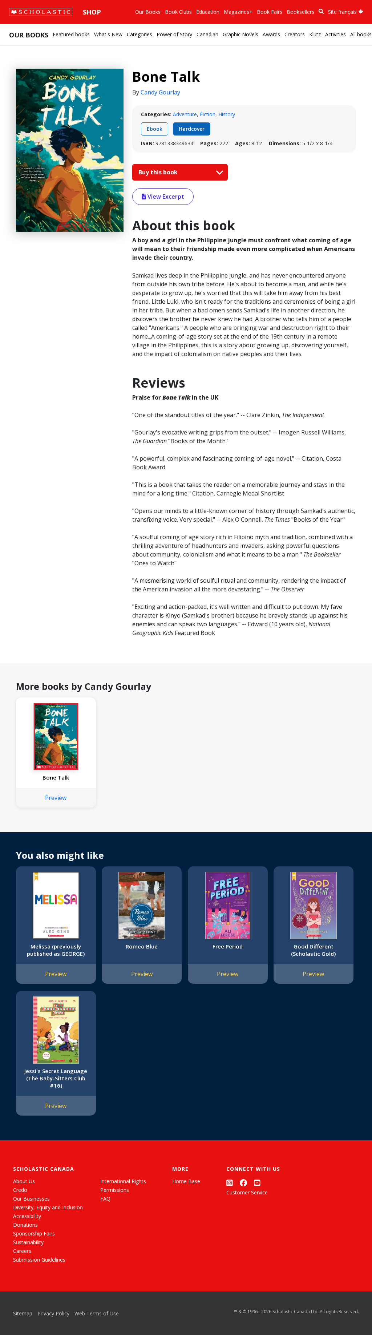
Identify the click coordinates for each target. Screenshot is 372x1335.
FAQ (105, 1198)
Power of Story (174, 34)
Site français (343, 11)
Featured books (71, 34)
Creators (294, 34)
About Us (24, 1181)
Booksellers (300, 11)
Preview (55, 798)
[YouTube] (257, 1183)
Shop (92, 12)
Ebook (154, 128)
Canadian (207, 34)
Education (207, 11)
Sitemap (22, 1313)
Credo (20, 1189)
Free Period (228, 946)
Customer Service (247, 1192)
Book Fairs (269, 11)
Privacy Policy (53, 1313)
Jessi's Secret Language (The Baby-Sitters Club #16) (55, 1078)
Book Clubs (178, 11)
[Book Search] (321, 11)
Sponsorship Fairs (34, 1233)
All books (361, 34)
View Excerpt (165, 197)
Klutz (315, 34)
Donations (25, 1224)
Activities (335, 34)
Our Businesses (31, 1198)
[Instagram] (229, 1183)
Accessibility (27, 1216)
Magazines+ (238, 11)
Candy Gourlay (160, 92)
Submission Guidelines (39, 1259)
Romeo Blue (142, 946)
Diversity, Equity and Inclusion (48, 1207)
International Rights (123, 1181)
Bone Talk (56, 777)
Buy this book (158, 172)
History (226, 114)
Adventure (185, 114)
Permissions (114, 1189)
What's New (108, 34)
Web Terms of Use (96, 1313)
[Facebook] (243, 1183)
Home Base (186, 1181)
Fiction (207, 114)
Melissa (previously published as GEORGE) (56, 950)
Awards (271, 34)
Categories (139, 34)
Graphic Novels (240, 34)
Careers (22, 1250)
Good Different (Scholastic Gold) (313, 950)
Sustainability (28, 1242)
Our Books (148, 11)
